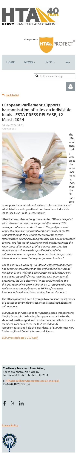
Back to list (12, 95)
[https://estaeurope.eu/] (10, 450)
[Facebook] (4, 403)
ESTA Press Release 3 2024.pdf (20, 337)
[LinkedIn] (21, 403)
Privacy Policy (10, 425)
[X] (13, 403)
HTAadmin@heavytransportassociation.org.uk (32, 380)
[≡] (67, 62)
